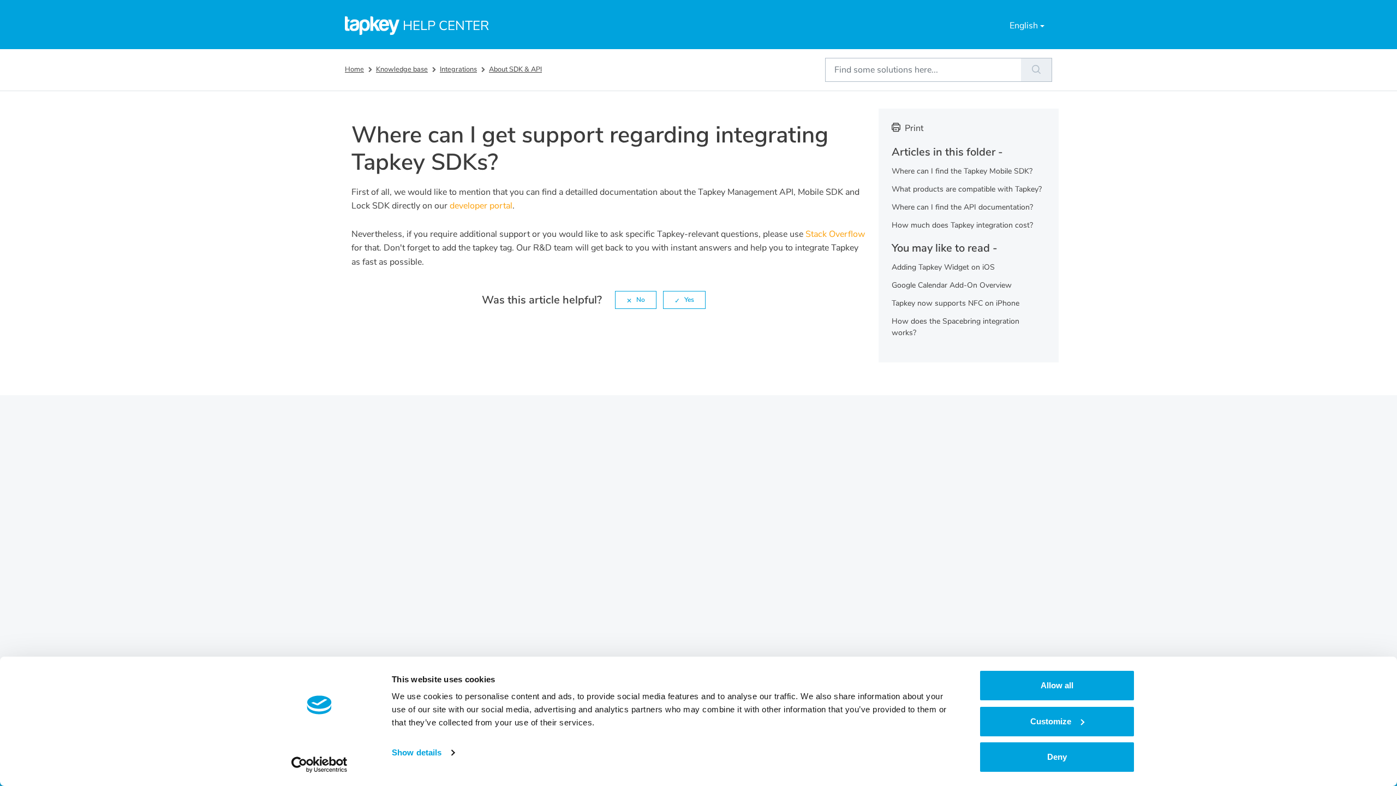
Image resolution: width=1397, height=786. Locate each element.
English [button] (1024, 26)
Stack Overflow (835, 234)
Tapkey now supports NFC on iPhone (955, 303)
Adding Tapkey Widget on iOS (943, 267)
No (640, 299)
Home (354, 69)
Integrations (458, 69)
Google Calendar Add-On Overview (952, 285)
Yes (689, 299)
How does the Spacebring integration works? (955, 327)
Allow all (1057, 685)
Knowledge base (402, 69)
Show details (416, 752)
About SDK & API (515, 69)
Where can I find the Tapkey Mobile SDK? (962, 171)
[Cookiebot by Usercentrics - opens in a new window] (319, 765)
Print (914, 128)
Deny (1057, 756)
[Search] (1036, 70)
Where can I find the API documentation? (962, 207)
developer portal (481, 206)
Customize (1050, 721)
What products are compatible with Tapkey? (967, 189)
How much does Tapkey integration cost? (962, 225)
